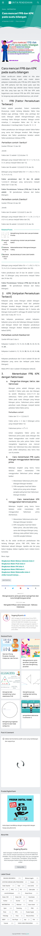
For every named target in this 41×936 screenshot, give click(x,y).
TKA (34, 919)
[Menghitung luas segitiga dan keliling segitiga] (30, 680)
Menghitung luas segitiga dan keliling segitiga (30, 694)
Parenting (19, 908)
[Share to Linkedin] (28, 588)
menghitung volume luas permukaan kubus (22, 241)
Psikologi (5, 915)
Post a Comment (20, 21)
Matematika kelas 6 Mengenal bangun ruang (23, 248)
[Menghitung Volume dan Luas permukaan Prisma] (5, 235)
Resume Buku (30, 915)
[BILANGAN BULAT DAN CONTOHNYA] (5, 256)
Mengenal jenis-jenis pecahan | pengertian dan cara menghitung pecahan (20, 597)
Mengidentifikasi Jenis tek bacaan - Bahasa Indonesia (20, 606)
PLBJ (4, 912)
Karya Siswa (28, 893)
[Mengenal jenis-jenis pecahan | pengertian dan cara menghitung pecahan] (30, 648)
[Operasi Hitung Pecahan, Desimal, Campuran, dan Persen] (10, 645)
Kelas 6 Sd (18, 897)
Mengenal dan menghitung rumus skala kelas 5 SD (9, 694)
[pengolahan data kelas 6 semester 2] (30, 706)
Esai (19, 885)
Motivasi (19, 904)
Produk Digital (30, 912)
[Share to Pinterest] (20, 588)
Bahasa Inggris (29, 878)
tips (25, 919)
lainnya (31, 900)
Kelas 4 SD (5, 897)
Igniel (27, 933)
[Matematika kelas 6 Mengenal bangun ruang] (5, 249)
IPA (3, 889)
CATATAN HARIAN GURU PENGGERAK (12, 882)
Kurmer (18, 900)
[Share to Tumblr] (36, 588)
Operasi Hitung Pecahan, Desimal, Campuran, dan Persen (10, 656)
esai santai (31, 885)
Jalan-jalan (32, 889)
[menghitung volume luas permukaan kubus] (5, 242)
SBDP (3, 919)
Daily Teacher (6, 885)
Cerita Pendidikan (20, 2)
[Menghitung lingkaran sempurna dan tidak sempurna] (10, 709)
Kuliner (5, 900)
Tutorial (6, 923)
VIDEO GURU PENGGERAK (25, 923)
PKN (32, 908)
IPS (21, 889)
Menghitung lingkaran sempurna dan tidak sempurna (10, 724)
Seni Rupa (15, 919)
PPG (16, 912)
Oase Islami (31, 904)
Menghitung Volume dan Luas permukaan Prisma (24, 234)
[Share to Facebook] (5, 588)
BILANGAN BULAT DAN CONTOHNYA (22, 254)
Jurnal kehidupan (9, 893)
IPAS (12, 889)
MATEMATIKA (6, 580)
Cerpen (32, 882)
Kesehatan (32, 897)
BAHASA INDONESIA (9, 878)
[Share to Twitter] (13, 588)
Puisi (17, 915)
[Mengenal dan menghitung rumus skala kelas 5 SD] (10, 680)
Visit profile (20, 867)
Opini (5, 908)
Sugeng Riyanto (17, 615)
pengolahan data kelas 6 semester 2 (30, 716)
